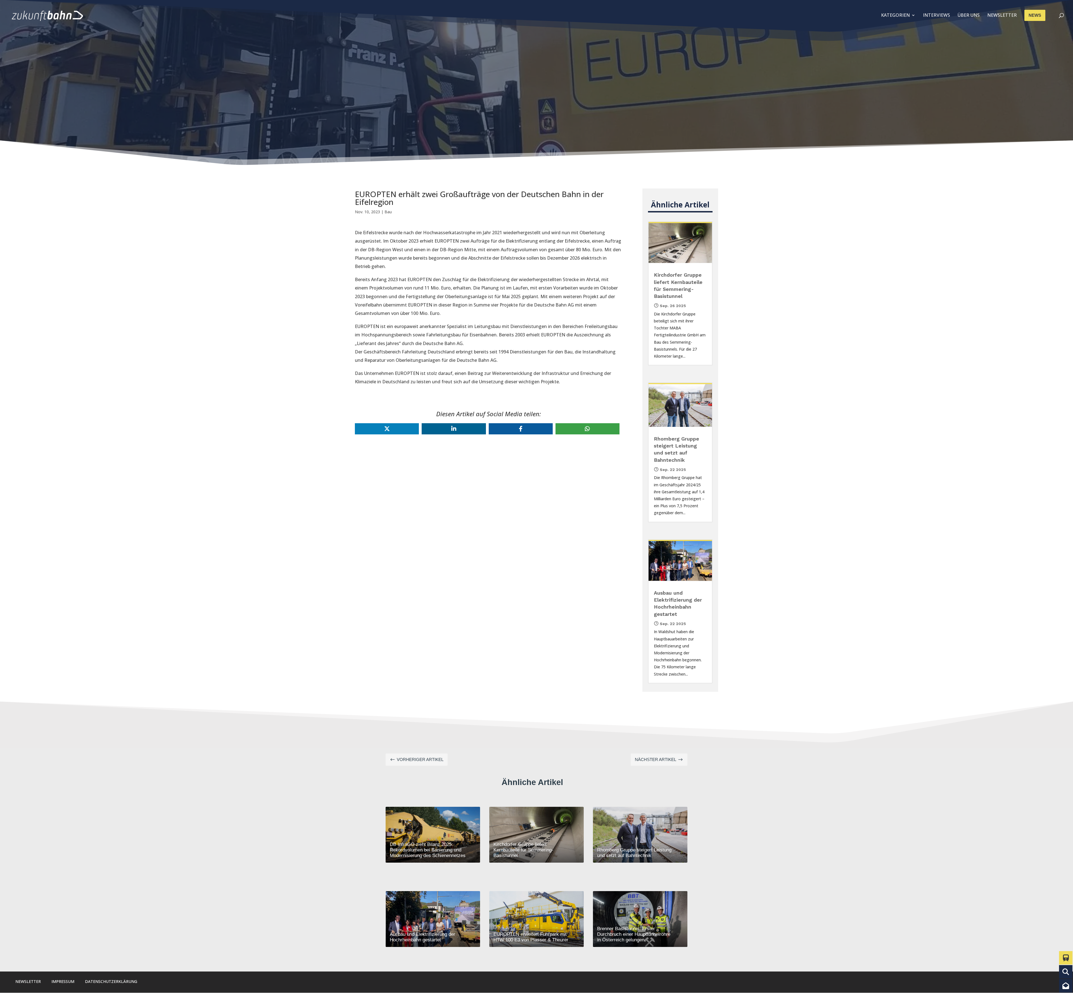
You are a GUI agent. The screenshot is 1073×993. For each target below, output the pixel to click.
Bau (388, 211)
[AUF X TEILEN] (387, 428)
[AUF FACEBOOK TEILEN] (521, 428)
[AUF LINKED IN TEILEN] (454, 428)
